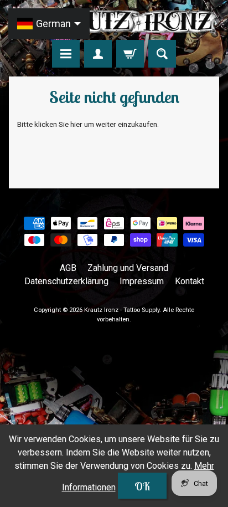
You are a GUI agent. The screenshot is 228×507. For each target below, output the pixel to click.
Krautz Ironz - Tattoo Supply (121, 310)
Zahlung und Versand (127, 268)
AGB (68, 268)
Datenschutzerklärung (66, 281)
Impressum (142, 281)
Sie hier (70, 124)
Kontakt (189, 281)
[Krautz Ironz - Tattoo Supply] (114, 21)
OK (142, 486)
